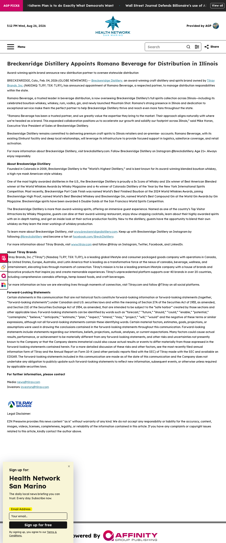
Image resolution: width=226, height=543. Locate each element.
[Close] (69, 466)
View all (217, 5)
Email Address (20, 509)
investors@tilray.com (35, 387)
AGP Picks (11, 5)
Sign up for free (38, 525)
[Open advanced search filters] (197, 47)
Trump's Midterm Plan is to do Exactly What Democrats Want (63, 6)
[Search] (188, 47)
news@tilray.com (28, 382)
